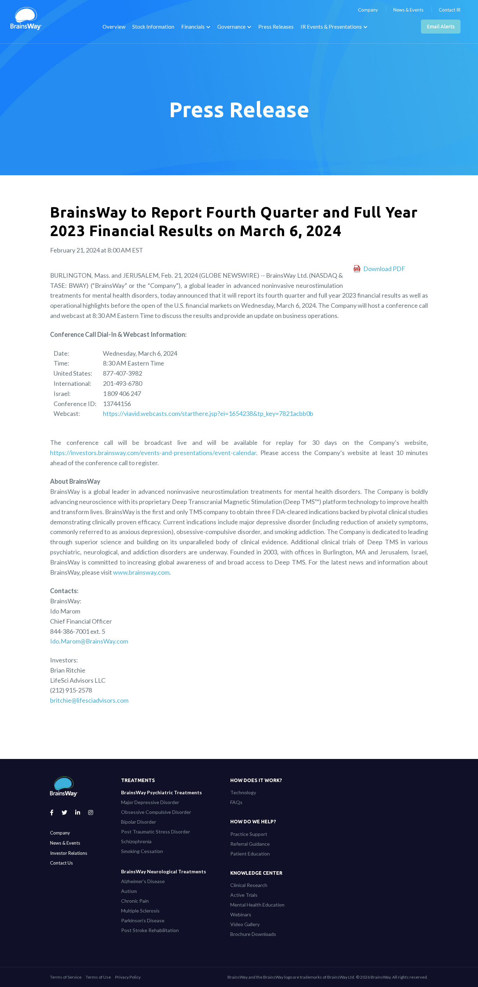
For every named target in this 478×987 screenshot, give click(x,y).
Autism (129, 891)
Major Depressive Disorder (150, 802)
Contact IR (450, 10)
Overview (114, 26)
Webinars (240, 914)
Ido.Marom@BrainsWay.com (89, 641)
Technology (243, 792)
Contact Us (61, 863)
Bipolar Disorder (138, 822)
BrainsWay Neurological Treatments (163, 871)
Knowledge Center (256, 873)
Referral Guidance (250, 844)
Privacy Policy (128, 977)
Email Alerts (441, 26)
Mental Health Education (257, 905)
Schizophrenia (136, 841)
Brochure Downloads (253, 934)
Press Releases (276, 26)
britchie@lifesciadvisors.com (89, 700)
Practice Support (248, 834)
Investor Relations (68, 853)
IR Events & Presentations (331, 26)
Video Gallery (245, 924)
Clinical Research (248, 885)
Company (368, 10)
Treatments (138, 780)
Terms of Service (66, 977)
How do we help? (253, 821)
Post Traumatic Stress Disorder (155, 832)
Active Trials (244, 895)
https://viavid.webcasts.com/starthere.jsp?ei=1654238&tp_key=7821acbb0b (208, 413)
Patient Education (250, 854)
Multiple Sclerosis (140, 911)
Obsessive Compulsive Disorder (156, 812)
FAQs (236, 802)
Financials (193, 26)
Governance (231, 26)
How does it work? (256, 780)
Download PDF (384, 268)
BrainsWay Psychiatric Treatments (161, 792)
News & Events (408, 10)
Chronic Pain (135, 901)
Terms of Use (98, 977)
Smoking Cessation (142, 851)
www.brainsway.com (141, 572)
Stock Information (153, 26)
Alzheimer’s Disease (143, 881)
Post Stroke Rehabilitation (150, 930)
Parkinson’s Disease (142, 920)
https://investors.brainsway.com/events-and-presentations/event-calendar (153, 452)
